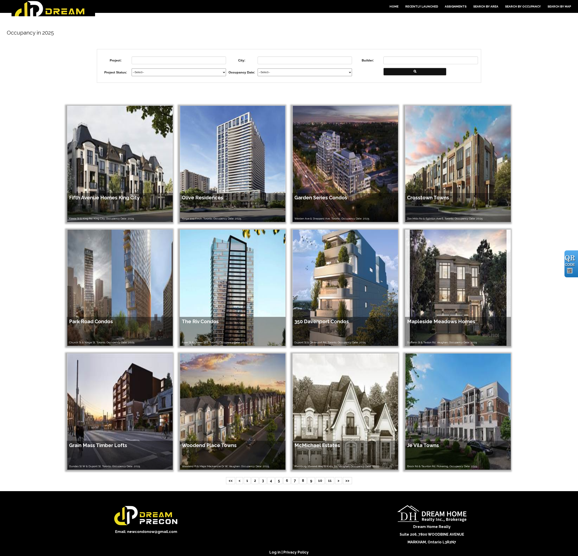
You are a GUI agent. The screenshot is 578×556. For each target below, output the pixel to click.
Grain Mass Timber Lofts (98, 445)
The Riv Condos (200, 321)
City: (241, 60)
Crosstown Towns (428, 197)
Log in (275, 552)
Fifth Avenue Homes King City (104, 197)
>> (347, 480)
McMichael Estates (317, 445)
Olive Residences (202, 197)
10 (320, 480)
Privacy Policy (296, 552)
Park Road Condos (91, 321)
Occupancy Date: (241, 72)
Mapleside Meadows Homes (441, 321)
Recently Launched (421, 6)
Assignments (455, 6)
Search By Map (559, 6)
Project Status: (115, 72)
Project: (116, 60)
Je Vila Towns (423, 445)
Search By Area (485, 6)
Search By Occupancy (523, 6)
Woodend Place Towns (209, 445)
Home (394, 6)
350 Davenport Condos (321, 321)
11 (330, 480)
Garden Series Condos (320, 197)
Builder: (368, 60)
